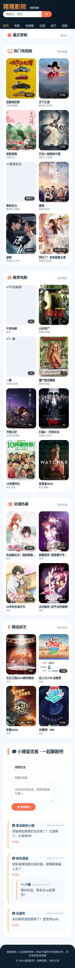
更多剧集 (62, 51)
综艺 (53, 26)
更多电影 (62, 278)
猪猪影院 (21, 7)
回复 (16, 842)
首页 (6, 26)
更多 (63, 35)
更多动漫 (62, 504)
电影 (17, 26)
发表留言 (24, 807)
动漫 (42, 26)
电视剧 (29, 26)
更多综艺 (62, 627)
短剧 (65, 26)
